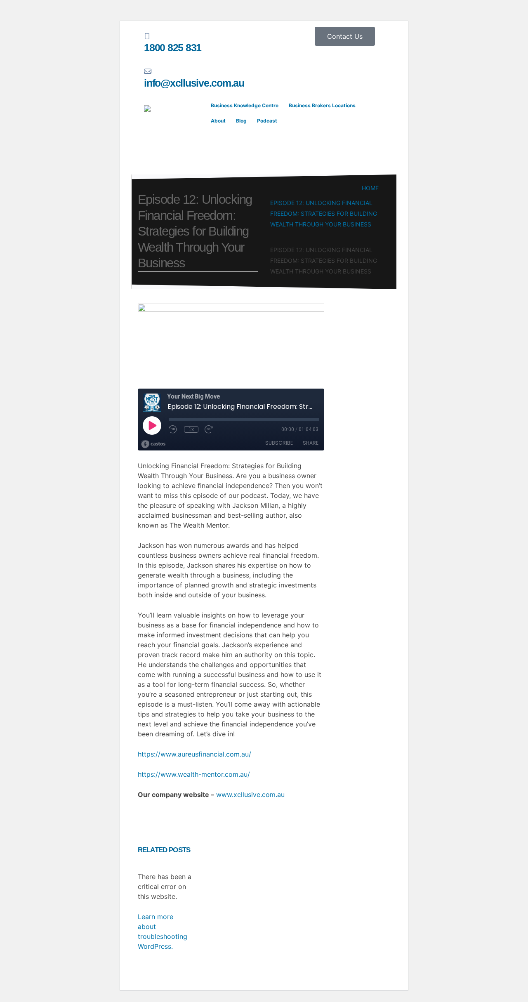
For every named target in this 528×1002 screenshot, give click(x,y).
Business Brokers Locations (322, 105)
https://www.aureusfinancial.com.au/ (194, 754)
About (218, 121)
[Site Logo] (175, 136)
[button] (212, 146)
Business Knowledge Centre (244, 105)
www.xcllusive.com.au (250, 794)
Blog (241, 121)
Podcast (267, 121)
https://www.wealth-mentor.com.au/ (194, 774)
